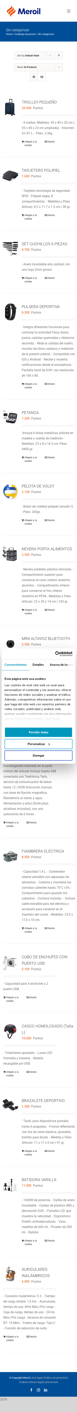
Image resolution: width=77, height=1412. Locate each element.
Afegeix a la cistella (30, 143)
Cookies (23, 1382)
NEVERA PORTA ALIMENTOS (47, 549)
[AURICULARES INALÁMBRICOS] (10, 1274)
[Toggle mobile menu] (69, 11)
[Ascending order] (59, 55)
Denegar (38, 755)
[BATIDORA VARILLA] (10, 1185)
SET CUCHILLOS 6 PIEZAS (44, 243)
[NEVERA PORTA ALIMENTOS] (10, 554)
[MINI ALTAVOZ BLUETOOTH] (10, 643)
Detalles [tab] (38, 664)
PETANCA (30, 412)
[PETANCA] (10, 417)
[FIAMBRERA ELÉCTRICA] (10, 856)
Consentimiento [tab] (16, 664)
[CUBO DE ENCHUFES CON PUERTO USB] (10, 962)
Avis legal (37, 1377)
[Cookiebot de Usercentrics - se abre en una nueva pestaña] (55, 653)
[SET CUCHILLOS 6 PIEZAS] (10, 249)
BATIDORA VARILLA (39, 1179)
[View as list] (42, 77)
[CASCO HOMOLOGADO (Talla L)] (10, 1031)
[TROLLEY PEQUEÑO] (10, 107)
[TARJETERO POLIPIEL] (10, 175)
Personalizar (36, 744)
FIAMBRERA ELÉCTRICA (43, 851)
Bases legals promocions (43, 1382)
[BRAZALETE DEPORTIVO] (10, 1105)
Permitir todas (38, 732)
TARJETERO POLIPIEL (41, 170)
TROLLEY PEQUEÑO (39, 102)
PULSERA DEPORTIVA (41, 306)
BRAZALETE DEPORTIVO (43, 1100)
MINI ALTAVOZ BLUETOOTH (46, 638)
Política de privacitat (55, 1377)
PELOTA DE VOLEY (38, 486)
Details (51, 141)
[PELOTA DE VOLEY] (10, 491)
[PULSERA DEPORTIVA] (10, 311)
